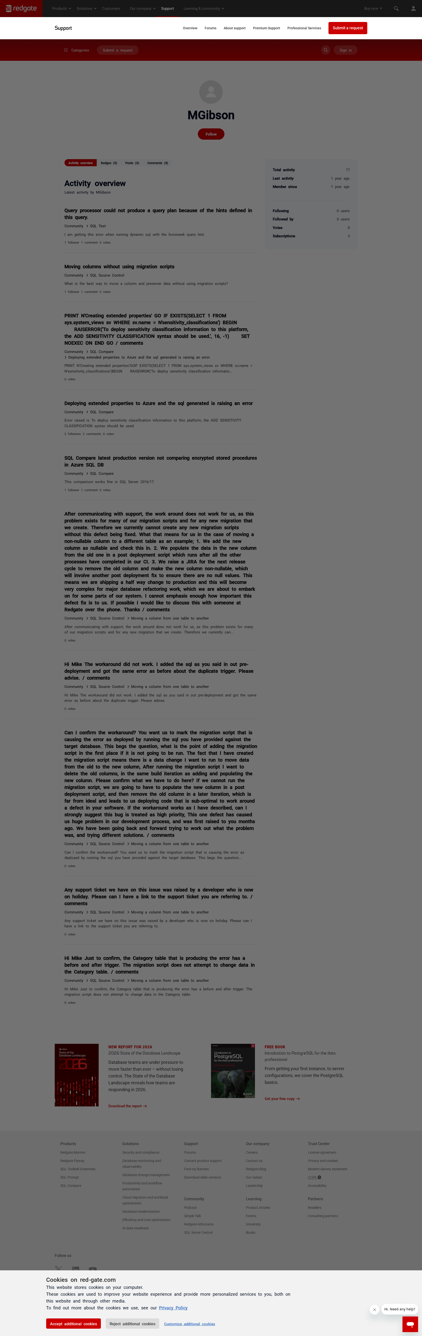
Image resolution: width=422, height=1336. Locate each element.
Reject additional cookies (132, 1324)
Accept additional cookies (73, 1324)
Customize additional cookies (189, 1324)
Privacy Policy (173, 1307)
